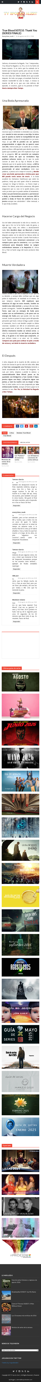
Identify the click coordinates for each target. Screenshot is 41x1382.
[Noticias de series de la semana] (7, 452)
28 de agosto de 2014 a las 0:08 (28, 514)
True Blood (7, 436)
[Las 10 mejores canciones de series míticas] (33, 450)
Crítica (11, 433)
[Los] (20, 450)
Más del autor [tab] (25, 442)
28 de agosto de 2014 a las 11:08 (27, 552)
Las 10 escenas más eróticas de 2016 (24, 1315)
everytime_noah (8, 36)
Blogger (13, 1379)
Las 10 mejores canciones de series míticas (33, 458)
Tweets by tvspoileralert (10, 1363)
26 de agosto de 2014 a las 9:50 (28, 482)
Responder (16, 505)
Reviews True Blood (23, 433)
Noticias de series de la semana (6, 462)
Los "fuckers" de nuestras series (20, 458)
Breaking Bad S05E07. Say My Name (24, 1292)
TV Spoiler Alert (15, 1375)
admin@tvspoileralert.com (24, 1379)
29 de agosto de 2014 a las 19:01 (27, 602)
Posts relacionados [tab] (10, 442)
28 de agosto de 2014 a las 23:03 (27, 578)
